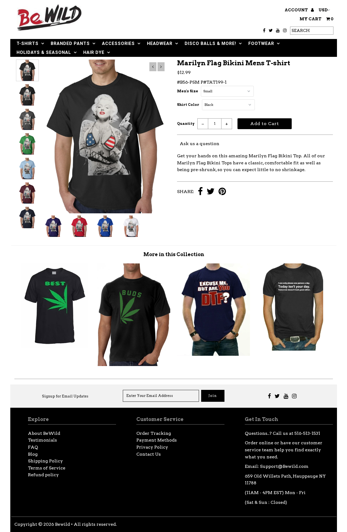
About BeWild (44, 433)
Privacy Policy (152, 447)
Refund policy (43, 474)
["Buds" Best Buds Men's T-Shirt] (133, 364)
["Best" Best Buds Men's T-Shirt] (54, 346)
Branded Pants (70, 43)
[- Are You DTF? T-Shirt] (213, 354)
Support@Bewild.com (284, 466)
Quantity (186, 124)
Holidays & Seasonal (44, 52)
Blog (33, 454)
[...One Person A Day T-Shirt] (293, 349)
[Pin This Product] (222, 192)
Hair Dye (93, 52)
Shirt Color (188, 105)
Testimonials (42, 440)
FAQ (33, 447)
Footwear (261, 43)
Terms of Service (46, 468)
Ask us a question (199, 143)
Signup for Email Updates (65, 396)
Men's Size (187, 91)
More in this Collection (173, 254)
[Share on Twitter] (211, 192)
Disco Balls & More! (210, 43)
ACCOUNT (297, 10)
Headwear (159, 43)
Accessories (118, 43)
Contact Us (148, 454)
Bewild (62, 524)
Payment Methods (156, 440)
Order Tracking (153, 433)
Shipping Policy (45, 461)
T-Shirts (27, 43)
